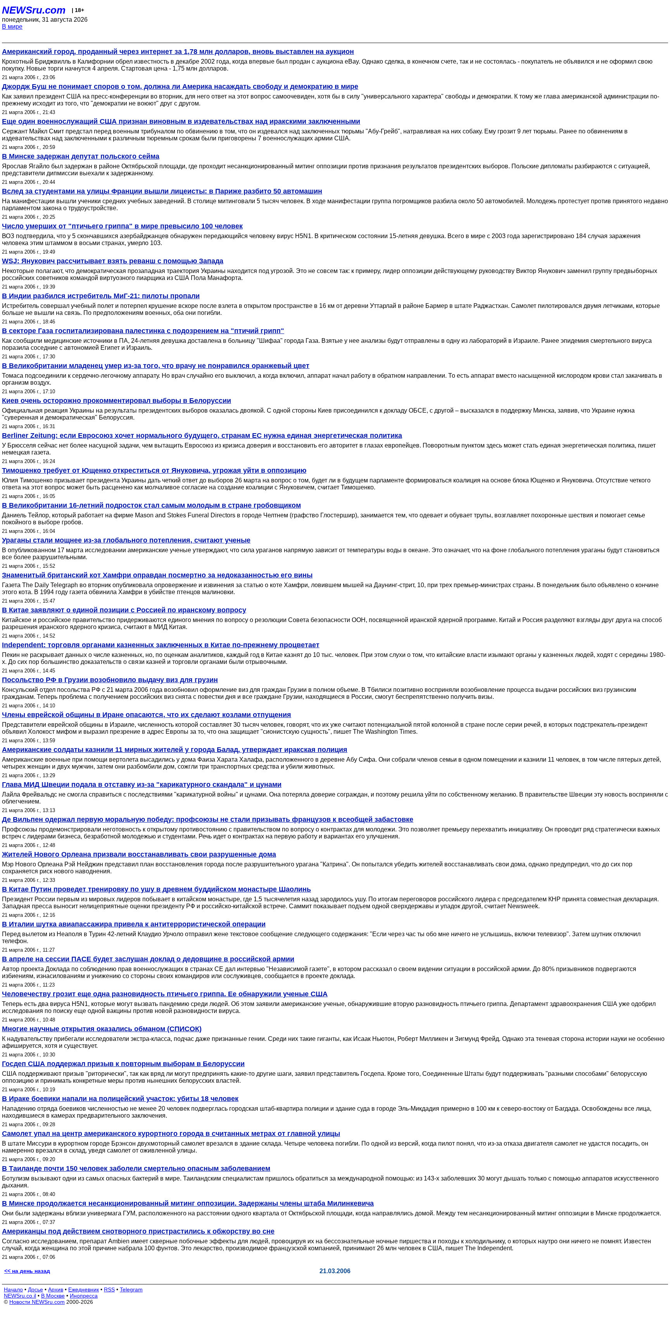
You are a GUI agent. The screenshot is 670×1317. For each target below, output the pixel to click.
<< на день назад (27, 1271)
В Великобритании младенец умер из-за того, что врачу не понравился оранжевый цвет (155, 366)
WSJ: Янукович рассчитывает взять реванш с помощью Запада (112, 261)
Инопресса (84, 1296)
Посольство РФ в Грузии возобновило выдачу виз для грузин (110, 680)
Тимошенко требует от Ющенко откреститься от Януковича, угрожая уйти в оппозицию (154, 470)
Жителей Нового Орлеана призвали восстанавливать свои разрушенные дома (139, 854)
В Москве (53, 1296)
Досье (35, 1289)
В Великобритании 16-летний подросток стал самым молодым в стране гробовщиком (151, 505)
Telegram (131, 1289)
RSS (109, 1289)
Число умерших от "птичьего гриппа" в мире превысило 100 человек (122, 226)
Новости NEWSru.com (37, 1302)
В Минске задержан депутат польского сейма (80, 156)
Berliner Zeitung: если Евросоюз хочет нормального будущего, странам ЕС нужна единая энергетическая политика (202, 435)
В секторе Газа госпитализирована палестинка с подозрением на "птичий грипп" (143, 331)
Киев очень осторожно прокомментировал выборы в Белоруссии (116, 400)
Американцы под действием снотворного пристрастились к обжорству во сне (138, 1231)
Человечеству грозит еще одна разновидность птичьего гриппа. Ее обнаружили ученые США (165, 994)
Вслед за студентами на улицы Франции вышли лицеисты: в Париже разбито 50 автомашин (162, 191)
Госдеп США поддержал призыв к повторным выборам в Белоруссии (123, 1064)
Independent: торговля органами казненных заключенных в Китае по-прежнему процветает (160, 645)
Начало (13, 1289)
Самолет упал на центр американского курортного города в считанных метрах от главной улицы (171, 1133)
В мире (12, 26)
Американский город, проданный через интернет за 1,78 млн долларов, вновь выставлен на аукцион (178, 51)
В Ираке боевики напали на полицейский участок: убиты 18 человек (120, 1099)
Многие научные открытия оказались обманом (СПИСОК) (102, 1029)
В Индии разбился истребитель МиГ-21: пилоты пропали (101, 296)
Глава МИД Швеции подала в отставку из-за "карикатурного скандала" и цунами (141, 784)
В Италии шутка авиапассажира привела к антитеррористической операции (134, 924)
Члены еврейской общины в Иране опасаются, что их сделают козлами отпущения (146, 715)
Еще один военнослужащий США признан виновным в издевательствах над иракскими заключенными (181, 121)
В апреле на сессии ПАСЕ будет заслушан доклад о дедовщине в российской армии (148, 959)
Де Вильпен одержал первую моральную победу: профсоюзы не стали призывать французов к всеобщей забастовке (207, 819)
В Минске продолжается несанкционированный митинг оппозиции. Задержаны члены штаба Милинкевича (188, 1203)
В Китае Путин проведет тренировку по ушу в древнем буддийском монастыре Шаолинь (156, 889)
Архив (55, 1289)
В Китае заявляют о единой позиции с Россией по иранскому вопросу (124, 610)
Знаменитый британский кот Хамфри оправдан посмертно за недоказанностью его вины (157, 575)
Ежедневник (83, 1289)
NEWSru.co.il (20, 1296)
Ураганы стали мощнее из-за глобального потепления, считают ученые (126, 540)
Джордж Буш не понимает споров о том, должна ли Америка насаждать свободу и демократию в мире (180, 86)
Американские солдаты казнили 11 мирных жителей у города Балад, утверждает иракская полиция (174, 750)
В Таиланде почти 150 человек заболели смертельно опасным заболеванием (136, 1168)
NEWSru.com (34, 10)
